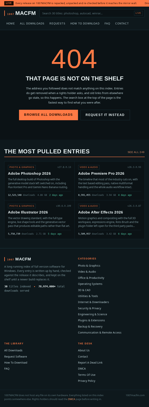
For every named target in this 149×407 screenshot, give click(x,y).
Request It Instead (105, 115)
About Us (84, 350)
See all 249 (136, 152)
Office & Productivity (91, 278)
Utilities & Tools (88, 296)
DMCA (82, 368)
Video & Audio (87, 271)
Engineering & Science (92, 314)
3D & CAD (84, 290)
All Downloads (32, 23)
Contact (122, 23)
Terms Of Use (86, 375)
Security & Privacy (89, 308)
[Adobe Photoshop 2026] (39, 181)
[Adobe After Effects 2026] (110, 219)
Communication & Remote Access (99, 332)
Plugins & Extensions (91, 320)
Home (10, 23)
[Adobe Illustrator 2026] (39, 219)
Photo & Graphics (89, 265)
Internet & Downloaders (93, 302)
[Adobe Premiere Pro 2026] (110, 181)
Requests (57, 23)
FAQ (107, 23)
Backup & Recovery (90, 326)
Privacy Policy (86, 381)
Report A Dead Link (90, 362)
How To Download (85, 23)
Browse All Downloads (48, 114)
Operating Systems (90, 284)
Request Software (15, 356)
